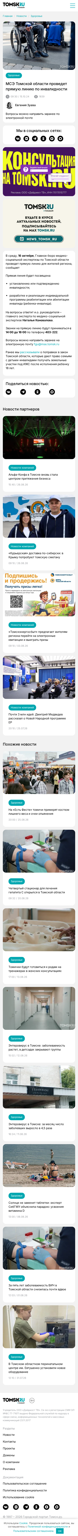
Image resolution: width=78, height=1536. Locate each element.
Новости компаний (22, 467)
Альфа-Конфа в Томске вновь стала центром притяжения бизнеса (33, 476)
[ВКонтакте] (18, 138)
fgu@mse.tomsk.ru (46, 344)
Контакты (9, 1441)
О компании (11, 1462)
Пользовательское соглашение (25, 1483)
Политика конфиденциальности (25, 1490)
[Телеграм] (35, 138)
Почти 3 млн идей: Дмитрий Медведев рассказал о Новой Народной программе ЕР (37, 718)
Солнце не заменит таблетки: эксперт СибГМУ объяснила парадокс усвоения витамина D (36, 1206)
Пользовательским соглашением (33, 1531)
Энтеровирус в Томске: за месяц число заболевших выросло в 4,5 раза (36, 1126)
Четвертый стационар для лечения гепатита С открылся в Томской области (37, 890)
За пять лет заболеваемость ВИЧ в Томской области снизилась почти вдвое (37, 1287)
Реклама (9, 1469)
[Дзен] (52, 138)
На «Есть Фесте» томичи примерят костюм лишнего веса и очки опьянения (39, 811)
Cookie (23, 1523)
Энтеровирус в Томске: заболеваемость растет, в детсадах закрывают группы (37, 1047)
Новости (21, 15)
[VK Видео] (26, 138)
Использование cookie (18, 1497)
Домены (9, 1455)
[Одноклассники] (43, 138)
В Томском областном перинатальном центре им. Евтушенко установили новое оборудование (37, 1368)
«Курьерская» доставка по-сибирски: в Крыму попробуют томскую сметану (36, 555)
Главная (7, 15)
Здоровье (36, 15)
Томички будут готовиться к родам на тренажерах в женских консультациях (35, 969)
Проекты (9, 1448)
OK (60, 1531)
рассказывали (30, 352)
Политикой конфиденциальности (48, 1526)
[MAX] (60, 138)
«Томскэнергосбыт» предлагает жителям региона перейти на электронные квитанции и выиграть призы (38, 636)
